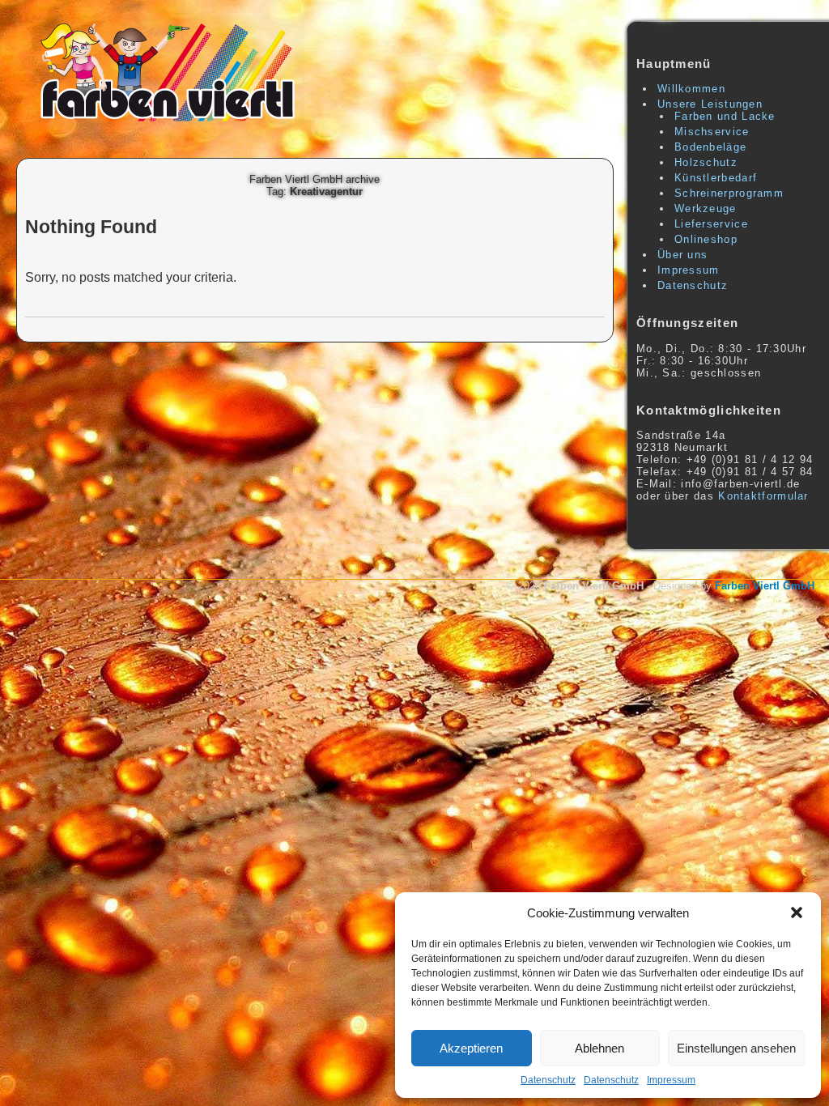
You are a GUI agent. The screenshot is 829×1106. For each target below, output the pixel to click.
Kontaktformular (763, 496)
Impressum (671, 1080)
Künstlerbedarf (715, 178)
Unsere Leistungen (710, 104)
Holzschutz (706, 162)
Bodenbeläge (710, 147)
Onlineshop (706, 239)
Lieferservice (711, 224)
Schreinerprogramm (729, 193)
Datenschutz (548, 1080)
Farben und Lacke (725, 116)
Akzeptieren (471, 1048)
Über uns (682, 255)
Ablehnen (599, 1048)
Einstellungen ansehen (736, 1048)
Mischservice (712, 131)
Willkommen (691, 89)
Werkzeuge (705, 208)
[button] (797, 912)
